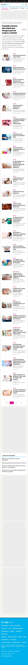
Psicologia (16, 271)
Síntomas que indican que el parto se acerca (14, 463)
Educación (4, 628)
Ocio (9, 628)
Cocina (21, 1)
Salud (14, 53)
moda (8, 645)
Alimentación (17, 327)
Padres (26, 1)
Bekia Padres (5, 22)
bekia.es (3, 645)
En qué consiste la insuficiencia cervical (19, 68)
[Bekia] (3, 1)
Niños (25, 637)
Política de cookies (6, 653)
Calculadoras (5, 631)
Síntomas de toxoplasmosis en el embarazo (19, 303)
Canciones (19, 631)
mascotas (8, 646)
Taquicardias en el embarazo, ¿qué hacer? (18, 179)
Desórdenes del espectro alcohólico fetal (19, 135)
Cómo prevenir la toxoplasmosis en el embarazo (19, 149)
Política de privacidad (13, 651)
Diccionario (4, 634)
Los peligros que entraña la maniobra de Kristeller (19, 261)
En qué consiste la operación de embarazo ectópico (18, 81)
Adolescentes (16, 642)
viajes (3, 647)
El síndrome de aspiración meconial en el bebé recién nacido (19, 347)
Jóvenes (24, 642)
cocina (17, 645)
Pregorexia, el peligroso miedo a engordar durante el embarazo (19, 276)
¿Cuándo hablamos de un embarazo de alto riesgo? (19, 391)
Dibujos (12, 631)
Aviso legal (4, 651)
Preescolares (5, 639)
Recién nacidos (12, 637)
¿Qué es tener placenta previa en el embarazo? (19, 205)
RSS (13, 653)
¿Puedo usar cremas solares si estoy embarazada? (19, 290)
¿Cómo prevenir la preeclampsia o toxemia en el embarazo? (18, 220)
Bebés (20, 637)
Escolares (13, 639)
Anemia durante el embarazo (18, 192)
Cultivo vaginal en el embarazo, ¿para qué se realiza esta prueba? (19, 377)
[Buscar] (23, 5)
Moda (13, 1)
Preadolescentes (6, 642)
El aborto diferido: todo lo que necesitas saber (19, 247)
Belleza (17, 1)
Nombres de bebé (17, 628)
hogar (23, 646)
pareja (3, 646)
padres (21, 645)
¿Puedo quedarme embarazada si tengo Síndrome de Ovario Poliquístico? (19, 362)
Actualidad (9, 1)
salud (12, 646)
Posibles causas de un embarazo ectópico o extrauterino (19, 317)
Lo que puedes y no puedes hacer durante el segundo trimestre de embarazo (18, 164)
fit (26, 646)
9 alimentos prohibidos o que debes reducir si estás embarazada (19, 332)
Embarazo (11, 22)
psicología (18, 646)
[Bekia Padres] (5, 5)
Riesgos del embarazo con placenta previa (19, 93)
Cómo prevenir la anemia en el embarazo (18, 107)
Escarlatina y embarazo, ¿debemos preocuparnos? (19, 234)
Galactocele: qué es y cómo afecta (19, 56)
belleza (12, 645)
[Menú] (26, 4)
